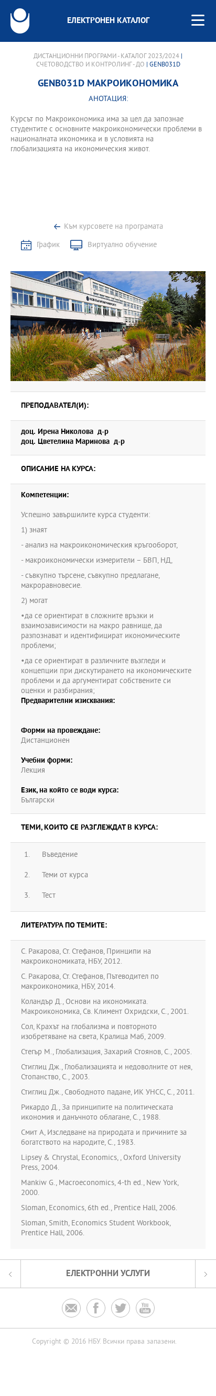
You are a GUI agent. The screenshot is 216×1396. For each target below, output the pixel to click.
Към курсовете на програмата (113, 227)
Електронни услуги (108, 1273)
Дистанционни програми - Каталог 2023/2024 (106, 56)
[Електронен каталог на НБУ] (19, 20)
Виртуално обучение (122, 245)
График (48, 245)
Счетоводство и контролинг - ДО (90, 65)
